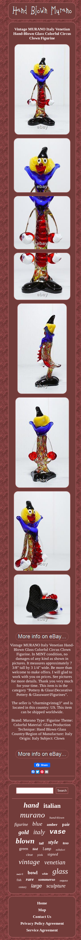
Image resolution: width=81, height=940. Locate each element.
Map (42, 910)
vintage (29, 862)
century (23, 887)
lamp (46, 849)
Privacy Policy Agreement (42, 923)
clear (29, 854)
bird (35, 849)
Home (42, 903)
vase (58, 832)
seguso (64, 880)
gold (23, 832)
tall (41, 843)
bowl (33, 872)
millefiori (60, 849)
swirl (19, 874)
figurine (21, 824)
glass (60, 871)
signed (52, 854)
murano (32, 815)
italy (39, 832)
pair (66, 824)
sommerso (46, 879)
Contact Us (42, 917)
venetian (54, 862)
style (53, 842)
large (36, 886)
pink (40, 854)
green (23, 848)
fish (19, 880)
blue (37, 824)
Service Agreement (42, 930)
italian (52, 805)
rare (30, 879)
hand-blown (57, 817)
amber (52, 824)
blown (25, 841)
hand (31, 805)
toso (66, 843)
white (45, 873)
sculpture (55, 886)
